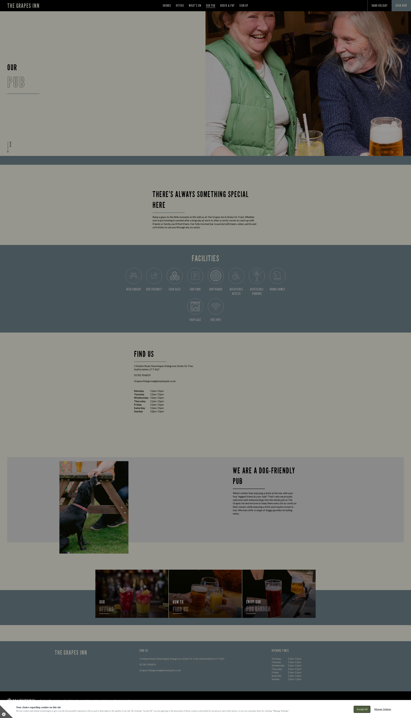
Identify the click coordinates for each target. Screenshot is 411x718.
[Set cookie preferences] (6, 711)
